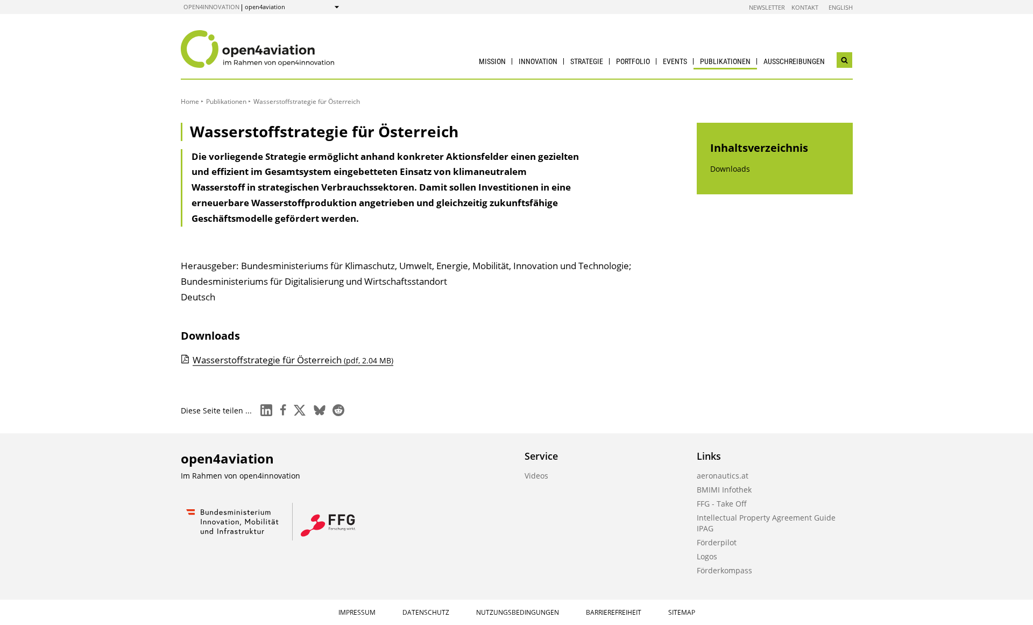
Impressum (357, 612)
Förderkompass (724, 570)
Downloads (730, 169)
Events (675, 61)
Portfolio (633, 61)
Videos (536, 475)
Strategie (586, 61)
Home (190, 101)
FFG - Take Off (722, 503)
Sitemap (681, 612)
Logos (707, 556)
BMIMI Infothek (724, 489)
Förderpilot (717, 542)
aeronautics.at (722, 475)
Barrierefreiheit (613, 612)
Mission (492, 61)
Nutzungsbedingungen (517, 612)
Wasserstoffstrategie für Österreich (293, 360)
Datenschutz (425, 612)
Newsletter (767, 7)
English (841, 7)
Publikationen (725, 61)
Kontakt (804, 7)
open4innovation (211, 7)
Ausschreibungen (794, 61)
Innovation (538, 61)
